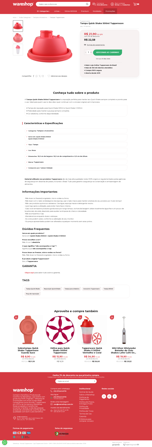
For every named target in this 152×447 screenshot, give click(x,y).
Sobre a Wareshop (87, 395)
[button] (18, 26)
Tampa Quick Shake (33, 289)
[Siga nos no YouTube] (104, 396)
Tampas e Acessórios (40, 17)
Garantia (82, 416)
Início (14, 17)
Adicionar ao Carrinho (107, 52)
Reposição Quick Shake (52, 289)
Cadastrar (126, 5)
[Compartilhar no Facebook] (33, 76)
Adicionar (32, 350)
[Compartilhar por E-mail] (43, 76)
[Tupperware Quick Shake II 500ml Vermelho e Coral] (92, 339)
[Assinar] (95, 381)
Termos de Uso (85, 414)
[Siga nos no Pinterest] (115, 396)
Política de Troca (86, 411)
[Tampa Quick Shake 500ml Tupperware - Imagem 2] (18, 37)
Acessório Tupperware (91, 289)
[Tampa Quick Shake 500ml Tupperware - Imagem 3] (18, 49)
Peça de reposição (32, 294)
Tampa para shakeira (72, 289)
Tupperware (85, 21)
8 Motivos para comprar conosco (86, 420)
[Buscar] (87, 4)
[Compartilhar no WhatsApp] (37, 76)
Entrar (117, 5)
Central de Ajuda (86, 392)
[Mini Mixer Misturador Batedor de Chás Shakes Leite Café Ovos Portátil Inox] (124, 339)
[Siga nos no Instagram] (109, 396)
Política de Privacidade (84, 407)
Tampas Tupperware (57, 17)
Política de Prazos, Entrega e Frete (86, 403)
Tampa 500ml (108, 289)
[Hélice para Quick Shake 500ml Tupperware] (60, 339)
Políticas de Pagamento (84, 398)
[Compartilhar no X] (40, 76)
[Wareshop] (23, 4)
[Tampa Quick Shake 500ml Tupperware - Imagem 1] (18, 26)
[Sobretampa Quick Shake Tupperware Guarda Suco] (28, 339)
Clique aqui (29, 273)
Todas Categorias (25, 17)
